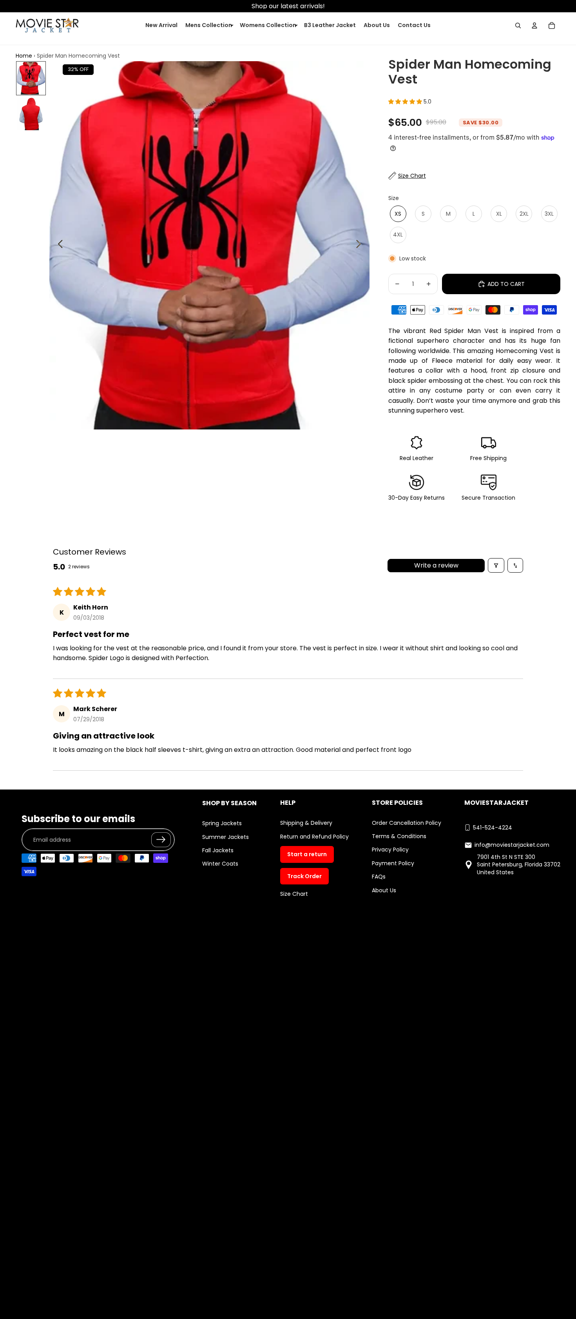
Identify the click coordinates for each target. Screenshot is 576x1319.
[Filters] (496, 565)
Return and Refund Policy (314, 837)
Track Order (304, 876)
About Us (384, 890)
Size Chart (294, 894)
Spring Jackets (222, 823)
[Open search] (518, 25)
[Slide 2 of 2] (31, 114)
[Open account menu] (534, 25)
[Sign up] (161, 839)
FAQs (379, 877)
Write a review (436, 565)
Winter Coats (220, 864)
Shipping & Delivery (306, 823)
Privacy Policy (390, 849)
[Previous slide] (58, 245)
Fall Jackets (218, 850)
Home (24, 56)
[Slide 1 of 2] (31, 78)
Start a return (307, 854)
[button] (406, 102)
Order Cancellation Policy (406, 823)
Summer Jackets (225, 837)
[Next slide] (361, 245)
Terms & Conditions (399, 836)
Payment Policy (393, 863)
